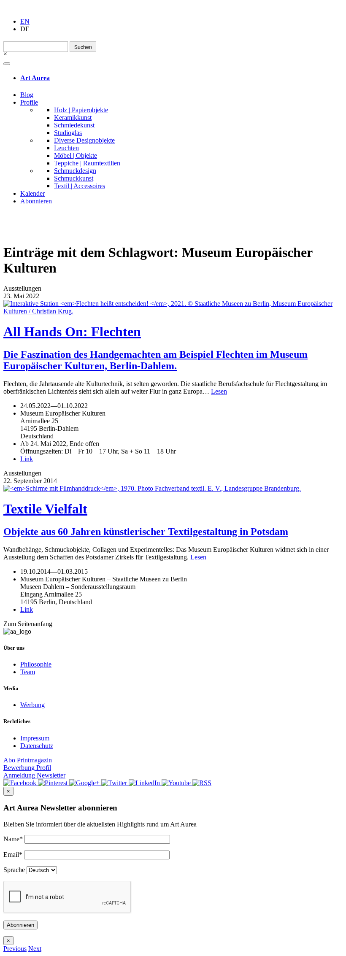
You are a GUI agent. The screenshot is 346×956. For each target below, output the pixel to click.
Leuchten (66, 147)
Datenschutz (36, 745)
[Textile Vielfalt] (173, 488)
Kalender (32, 193)
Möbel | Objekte (75, 155)
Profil (27, 767)
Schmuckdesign (75, 170)
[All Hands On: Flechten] (173, 307)
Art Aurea (35, 77)
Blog (26, 94)
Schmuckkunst (73, 178)
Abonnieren (36, 201)
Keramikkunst (73, 117)
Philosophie (35, 664)
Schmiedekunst (74, 125)
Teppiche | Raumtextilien (87, 163)
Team (27, 671)
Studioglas (68, 132)
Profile (29, 102)
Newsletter (34, 775)
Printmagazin (27, 760)
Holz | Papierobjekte (81, 109)
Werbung (32, 704)
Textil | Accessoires (79, 185)
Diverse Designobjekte (84, 140)
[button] (15, 948)
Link (26, 458)
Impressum (34, 738)
